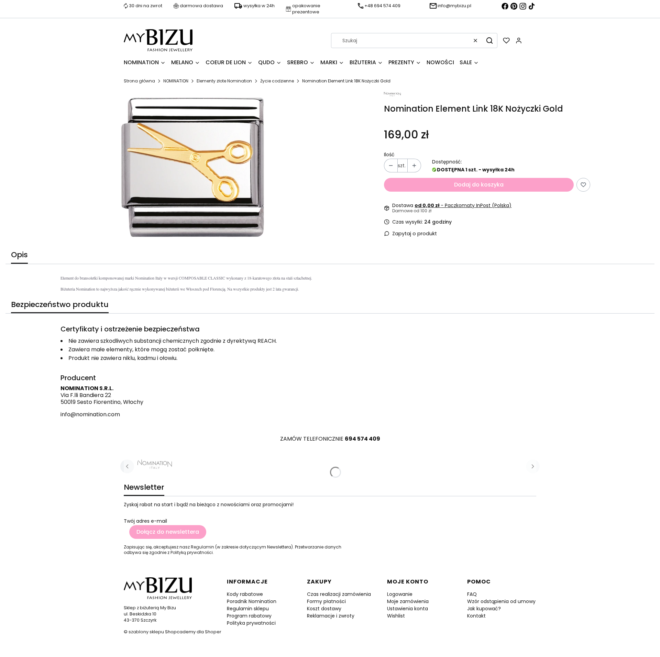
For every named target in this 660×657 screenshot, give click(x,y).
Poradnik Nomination (251, 601)
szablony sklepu (146, 632)
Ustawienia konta (407, 608)
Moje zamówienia (408, 601)
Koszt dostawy (324, 608)
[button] (489, 40)
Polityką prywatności (191, 552)
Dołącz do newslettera (167, 532)
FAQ (472, 594)
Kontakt (476, 615)
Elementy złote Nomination (224, 81)
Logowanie (399, 594)
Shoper (213, 632)
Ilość (389, 154)
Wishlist (396, 615)
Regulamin (202, 547)
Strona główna (139, 81)
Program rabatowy (249, 615)
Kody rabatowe (245, 594)
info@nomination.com (90, 414)
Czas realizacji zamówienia (339, 594)
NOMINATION (175, 81)
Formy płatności (326, 601)
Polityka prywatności (251, 623)
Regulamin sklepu (248, 608)
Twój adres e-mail (145, 521)
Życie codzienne (277, 81)
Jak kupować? (484, 608)
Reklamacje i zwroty (330, 615)
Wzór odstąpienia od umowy (501, 601)
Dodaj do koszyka (479, 185)
